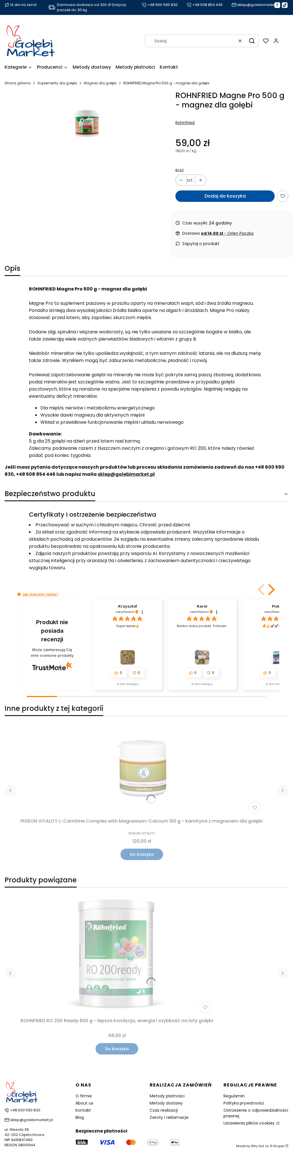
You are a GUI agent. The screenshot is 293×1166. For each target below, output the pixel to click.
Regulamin (234, 1096)
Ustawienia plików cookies (249, 1123)
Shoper (278, 1146)
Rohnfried (185, 123)
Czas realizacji (164, 1110)
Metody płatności (167, 1096)
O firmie (84, 1096)
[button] (252, 41)
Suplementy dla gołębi (57, 83)
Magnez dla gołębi (100, 83)
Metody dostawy (166, 1103)
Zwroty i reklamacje (169, 1117)
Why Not (257, 1146)
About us (84, 1103)
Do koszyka (142, 854)
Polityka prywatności (243, 1103)
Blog (80, 1117)
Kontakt (83, 1110)
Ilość (179, 170)
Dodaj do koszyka (225, 196)
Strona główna (18, 83)
